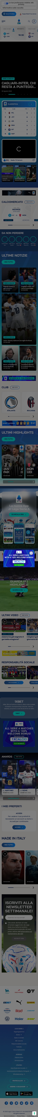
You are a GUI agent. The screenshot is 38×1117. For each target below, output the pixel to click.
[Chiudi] (31, 553)
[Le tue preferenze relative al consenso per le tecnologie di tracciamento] (34, 1113)
